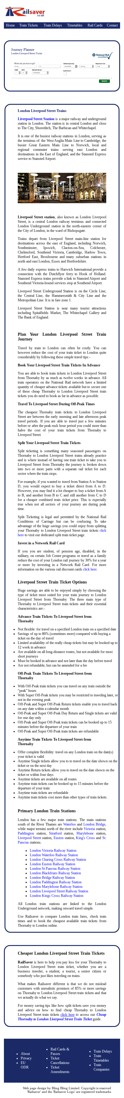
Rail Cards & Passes (60, 1051)
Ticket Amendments (60, 1069)
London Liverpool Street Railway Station (59, 891)
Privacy (26, 1058)
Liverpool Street (29, 838)
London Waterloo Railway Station (54, 855)
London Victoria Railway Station (53, 850)
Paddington (26, 833)
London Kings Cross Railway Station (56, 896)
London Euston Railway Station (52, 864)
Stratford (55, 833)
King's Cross (85, 838)
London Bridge (94, 824)
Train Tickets (28, 25)
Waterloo (69, 824)
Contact (112, 25)
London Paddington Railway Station (56, 882)
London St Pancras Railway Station (55, 868)
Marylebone (85, 833)
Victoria (89, 829)
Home (10, 25)
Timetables (74, 25)
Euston (59, 838)
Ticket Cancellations (60, 1060)
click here (90, 569)
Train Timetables (101, 1058)
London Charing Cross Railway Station (58, 859)
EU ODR (25, 1065)
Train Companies (102, 1067)
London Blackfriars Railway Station (55, 873)
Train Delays (53, 25)
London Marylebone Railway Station (56, 887)
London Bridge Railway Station (52, 878)
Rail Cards (95, 25)
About (25, 1054)
